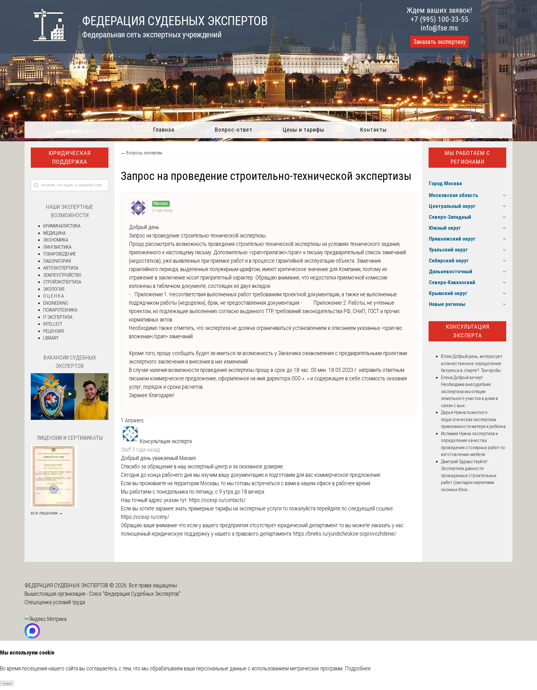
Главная (163, 129)
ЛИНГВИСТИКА (57, 247)
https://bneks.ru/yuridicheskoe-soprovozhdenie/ (344, 533)
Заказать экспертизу (439, 41)
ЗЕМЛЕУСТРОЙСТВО (62, 275)
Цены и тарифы (303, 129)
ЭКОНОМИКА (55, 240)
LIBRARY (50, 338)
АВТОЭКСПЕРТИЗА (60, 268)
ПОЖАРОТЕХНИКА (60, 310)
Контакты (373, 129)
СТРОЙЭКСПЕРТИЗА (62, 282)
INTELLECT (52, 324)
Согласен (7, 683)
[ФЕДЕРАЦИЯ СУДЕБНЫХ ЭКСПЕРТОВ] (46, 44)
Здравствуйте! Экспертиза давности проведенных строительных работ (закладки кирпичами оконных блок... (468, 475)
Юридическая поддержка (69, 157)
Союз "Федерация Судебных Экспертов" (134, 593)
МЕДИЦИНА (54, 233)
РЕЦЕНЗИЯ (53, 331)
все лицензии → (47, 513)
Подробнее (358, 668)
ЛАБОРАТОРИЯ (57, 261)
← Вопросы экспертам (141, 152)
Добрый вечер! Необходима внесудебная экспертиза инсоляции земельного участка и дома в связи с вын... (469, 391)
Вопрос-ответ (233, 129)
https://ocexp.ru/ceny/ (145, 517)
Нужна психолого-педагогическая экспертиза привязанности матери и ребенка (473, 419)
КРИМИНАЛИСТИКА (61, 226)
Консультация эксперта (467, 331)
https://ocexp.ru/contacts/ (217, 500)
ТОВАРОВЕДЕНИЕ (59, 254)
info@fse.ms (439, 28)
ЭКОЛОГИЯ (53, 289)
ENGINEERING (55, 303)
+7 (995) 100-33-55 (439, 19)
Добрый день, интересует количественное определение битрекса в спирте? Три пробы (472, 363)
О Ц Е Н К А (53, 296)
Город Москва (445, 183)
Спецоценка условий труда (55, 602)
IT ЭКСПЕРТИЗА (57, 317)
